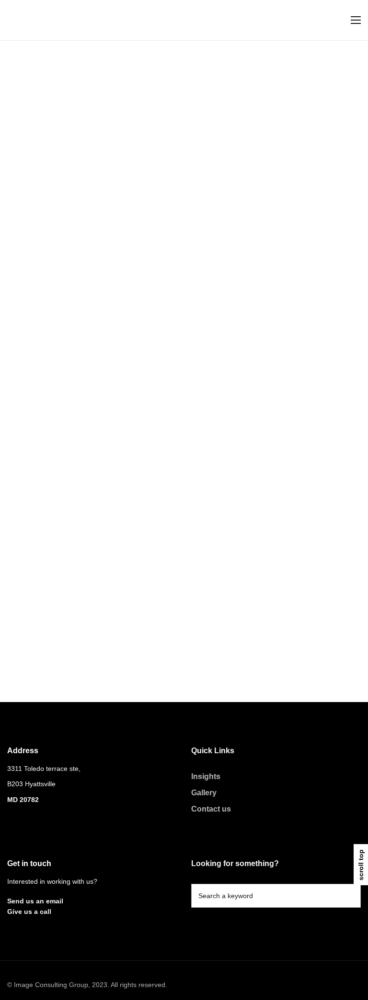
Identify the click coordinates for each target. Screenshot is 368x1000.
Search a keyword (225, 896)
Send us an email (35, 901)
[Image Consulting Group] (46, 20)
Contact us (211, 809)
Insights (205, 776)
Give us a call (29, 911)
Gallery (204, 793)
